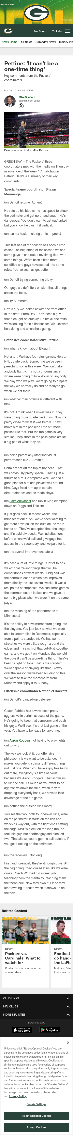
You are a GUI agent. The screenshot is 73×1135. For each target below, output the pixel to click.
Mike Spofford (27, 97)
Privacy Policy (18, 1096)
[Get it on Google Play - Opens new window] (49, 1032)
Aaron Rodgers (20, 740)
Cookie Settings (36, 1104)
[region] (36, 1086)
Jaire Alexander (20, 501)
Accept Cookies (36, 1127)
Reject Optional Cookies (36, 1115)
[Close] (68, 1042)
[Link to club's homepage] (8, 29)
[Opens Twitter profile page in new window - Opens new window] (21, 105)
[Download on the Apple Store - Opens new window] (22, 1030)
